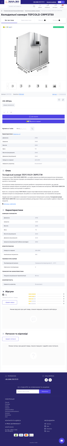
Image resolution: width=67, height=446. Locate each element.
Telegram (49, 423)
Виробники (8, 414)
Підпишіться (45, 391)
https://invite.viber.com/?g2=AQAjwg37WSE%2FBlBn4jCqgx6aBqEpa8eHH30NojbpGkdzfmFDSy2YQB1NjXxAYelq (50, 380)
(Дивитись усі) (16, 134)
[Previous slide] (7, 86)
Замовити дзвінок (51, 2)
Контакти (7, 413)
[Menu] (2, 2)
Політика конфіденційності (12, 411)
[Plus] (11, 112)
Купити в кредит (36, 121)
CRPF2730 (13, 204)
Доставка (7, 404)
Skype (48, 431)
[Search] (34, 6)
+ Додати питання (10, 339)
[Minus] (4, 112)
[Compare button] (63, 99)
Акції (6, 416)
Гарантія (7, 407)
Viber (48, 426)
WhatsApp (49, 428)
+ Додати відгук (9, 302)
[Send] (32, 129)
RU (62, 2)
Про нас (7, 402)
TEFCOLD (21, 94)
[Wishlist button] (59, 99)
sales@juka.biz (9, 427)
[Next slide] (59, 86)
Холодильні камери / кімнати (32, 10)
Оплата (7, 405)
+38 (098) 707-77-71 (11, 379)
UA (59, 2)
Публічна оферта (9, 409)
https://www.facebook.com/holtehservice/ (46, 380)
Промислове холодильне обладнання (13, 10)
